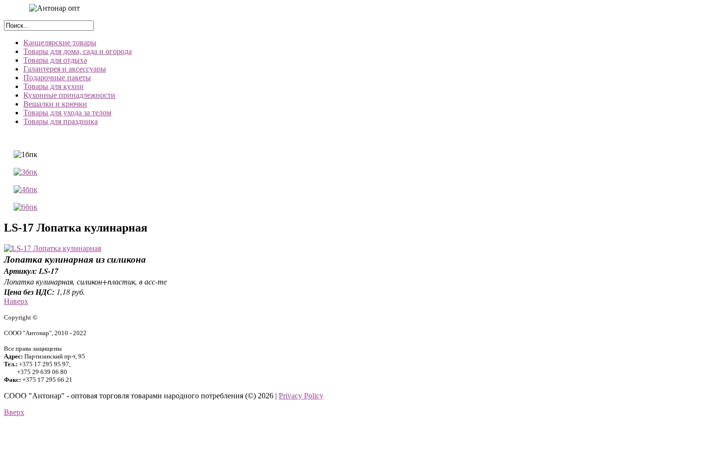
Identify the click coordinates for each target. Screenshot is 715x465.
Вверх (14, 412)
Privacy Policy (301, 396)
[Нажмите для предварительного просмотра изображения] (52, 248)
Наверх (16, 301)
